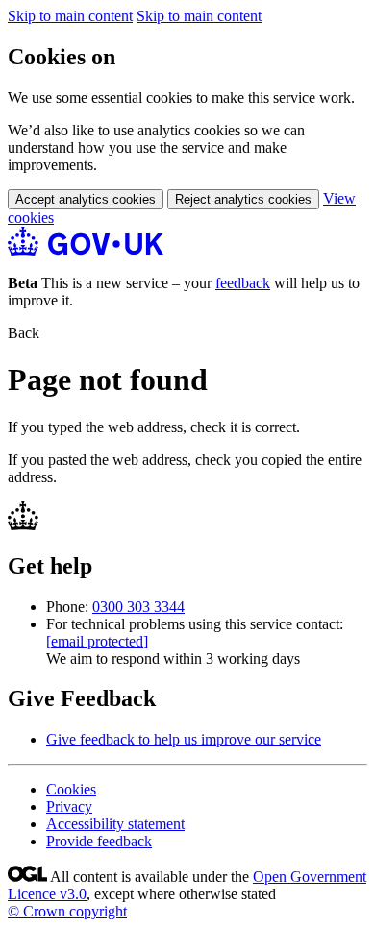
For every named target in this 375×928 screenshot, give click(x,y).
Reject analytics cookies (243, 199)
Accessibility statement (115, 824)
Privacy (69, 806)
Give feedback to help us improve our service (183, 739)
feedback (242, 283)
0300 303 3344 (138, 606)
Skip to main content (70, 16)
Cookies (71, 789)
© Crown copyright (67, 911)
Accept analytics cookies (85, 199)
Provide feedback (99, 841)
